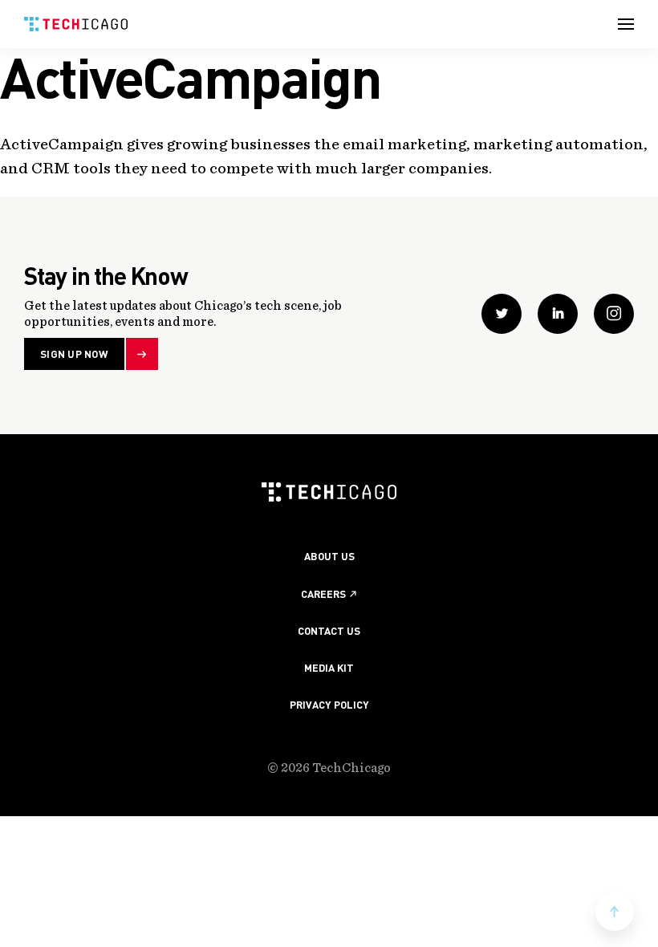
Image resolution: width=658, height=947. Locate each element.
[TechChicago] (76, 24)
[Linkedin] (558, 314)
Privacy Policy (329, 704)
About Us (329, 556)
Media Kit (329, 667)
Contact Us (329, 630)
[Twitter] (501, 314)
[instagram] (614, 314)
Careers (323, 593)
